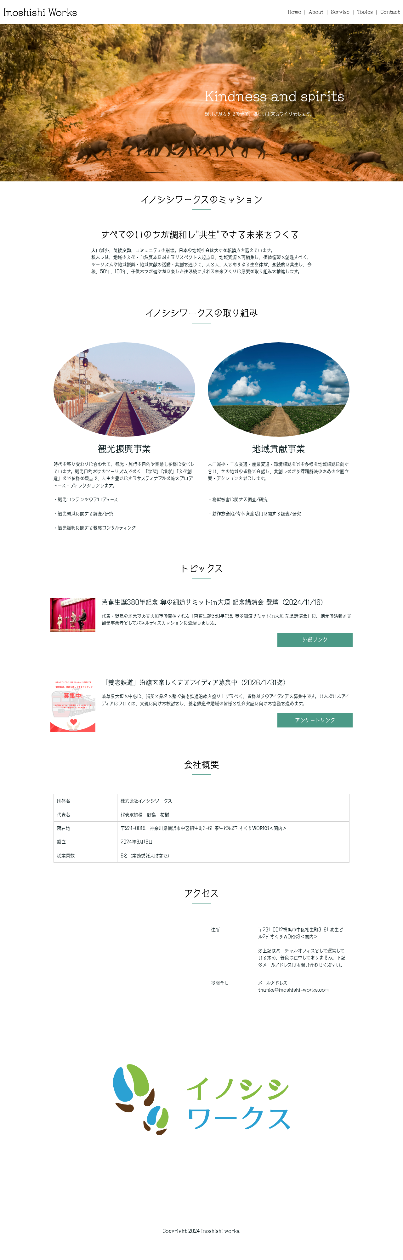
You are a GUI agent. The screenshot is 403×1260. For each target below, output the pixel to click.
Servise (340, 12)
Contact (390, 12)
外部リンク (315, 639)
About (316, 12)
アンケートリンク (315, 720)
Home (294, 12)
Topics (365, 12)
